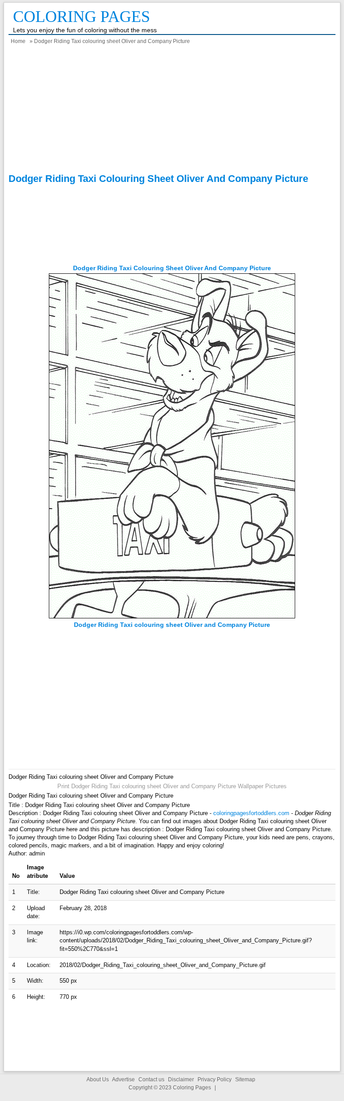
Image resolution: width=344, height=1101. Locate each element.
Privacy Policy (215, 1079)
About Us (97, 1079)
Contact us (151, 1079)
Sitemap (245, 1079)
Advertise (123, 1079)
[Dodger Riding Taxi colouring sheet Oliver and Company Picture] (172, 616)
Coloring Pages (81, 17)
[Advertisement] (172, 110)
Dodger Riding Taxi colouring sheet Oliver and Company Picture (172, 268)
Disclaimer (181, 1079)
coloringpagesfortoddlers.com (251, 813)
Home (18, 41)
